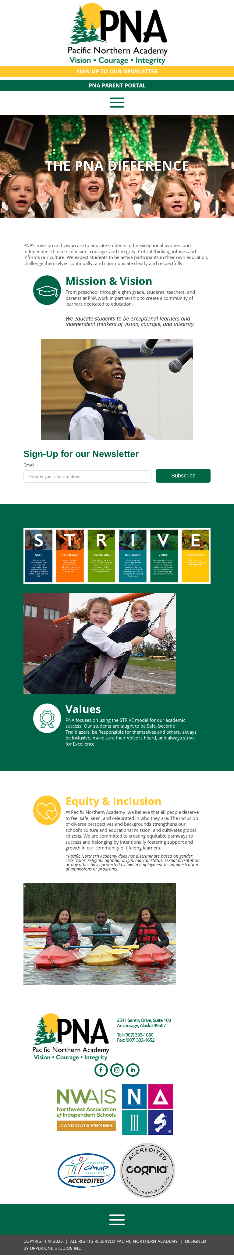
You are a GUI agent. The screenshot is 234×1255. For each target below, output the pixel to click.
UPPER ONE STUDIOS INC (55, 1248)
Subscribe (183, 476)
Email (28, 465)
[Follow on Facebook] (101, 1070)
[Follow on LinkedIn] (133, 1070)
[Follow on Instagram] (117, 1070)
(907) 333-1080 (138, 1035)
